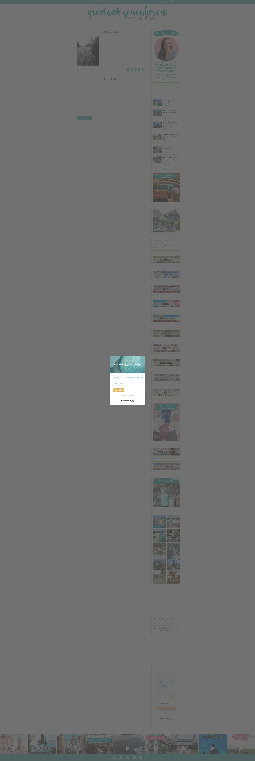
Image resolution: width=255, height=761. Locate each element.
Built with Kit (127, 400)
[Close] (143, 358)
